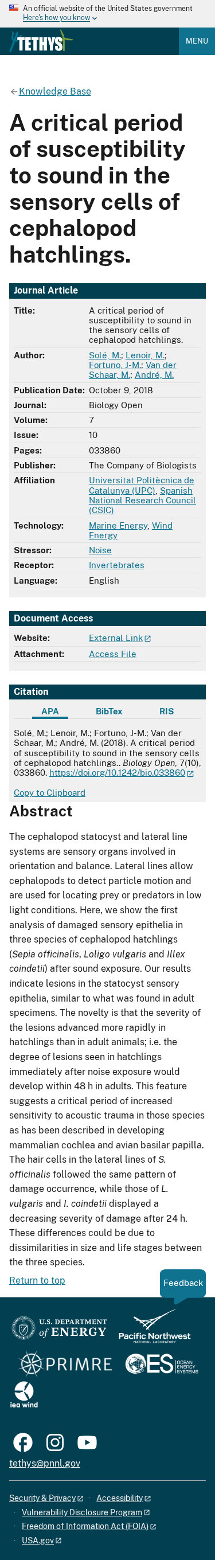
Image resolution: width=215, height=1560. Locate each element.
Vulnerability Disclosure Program (82, 1512)
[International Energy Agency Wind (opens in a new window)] (24, 1395)
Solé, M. (105, 355)
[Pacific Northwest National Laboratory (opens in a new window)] (150, 1331)
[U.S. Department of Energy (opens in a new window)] (59, 1331)
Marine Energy (118, 525)
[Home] (41, 40)
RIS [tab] (166, 711)
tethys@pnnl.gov (44, 1463)
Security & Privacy (42, 1498)
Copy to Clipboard (49, 792)
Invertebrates (116, 565)
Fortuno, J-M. (115, 365)
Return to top (37, 1280)
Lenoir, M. (145, 355)
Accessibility (119, 1498)
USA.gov (38, 1540)
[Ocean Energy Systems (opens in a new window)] (162, 1365)
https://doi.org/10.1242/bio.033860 (117, 772)
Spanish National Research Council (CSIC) (142, 500)
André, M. (154, 375)
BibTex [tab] (109, 711)
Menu (197, 41)
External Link (116, 638)
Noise (100, 550)
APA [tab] (50, 711)
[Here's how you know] (107, 14)
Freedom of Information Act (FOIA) (85, 1526)
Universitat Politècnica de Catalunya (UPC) (141, 485)
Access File (112, 654)
